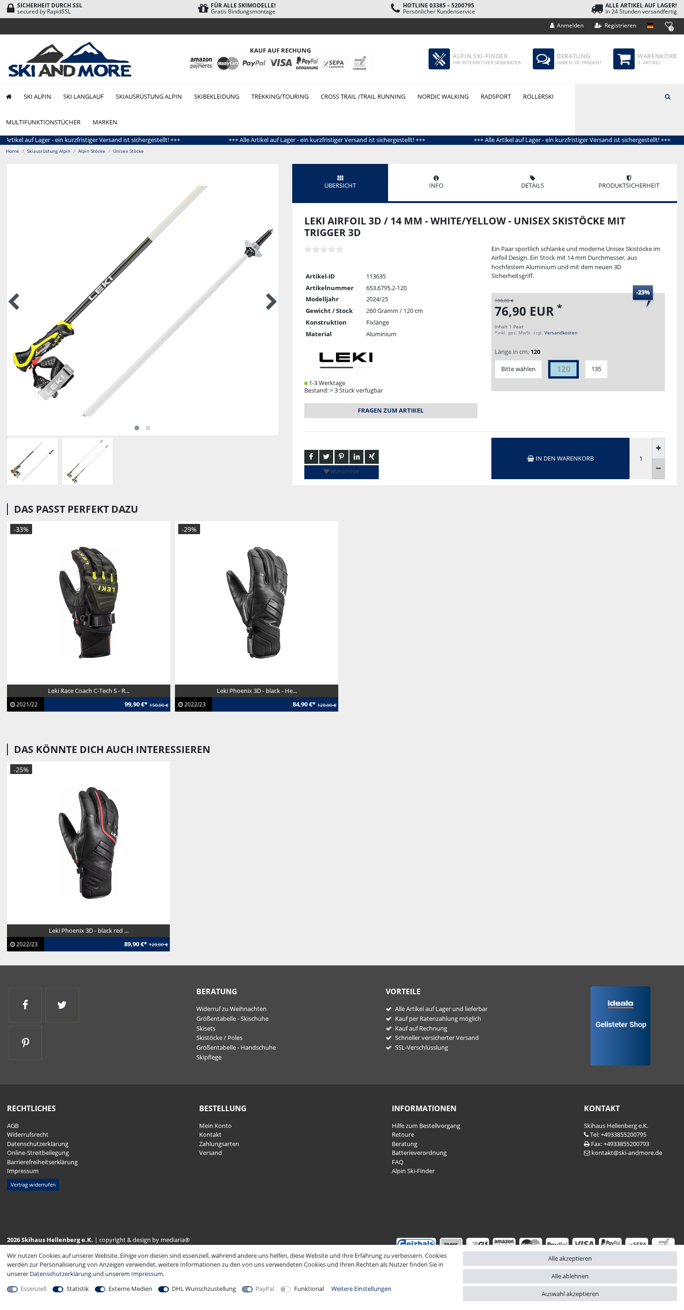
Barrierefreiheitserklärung (42, 1162)
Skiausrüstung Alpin (149, 96)
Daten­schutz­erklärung (37, 1144)
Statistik (78, 1288)
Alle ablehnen (570, 1276)
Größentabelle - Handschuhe (236, 1047)
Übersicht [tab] (340, 185)
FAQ (397, 1162)
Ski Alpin (37, 96)
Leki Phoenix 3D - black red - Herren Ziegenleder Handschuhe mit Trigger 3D (79, 940)
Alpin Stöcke (91, 151)
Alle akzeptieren (570, 1258)
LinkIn (356, 457)
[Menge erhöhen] (658, 448)
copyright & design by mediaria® (144, 1239)
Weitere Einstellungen (361, 1288)
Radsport (496, 96)
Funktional (309, 1288)
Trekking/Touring (279, 96)
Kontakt (210, 1134)
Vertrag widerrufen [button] (33, 1184)
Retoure (403, 1134)
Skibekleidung (216, 96)
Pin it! (342, 457)
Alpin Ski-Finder (413, 1171)
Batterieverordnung (419, 1152)
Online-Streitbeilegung (38, 1152)
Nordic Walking (443, 96)
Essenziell (33, 1288)
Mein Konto (215, 1125)
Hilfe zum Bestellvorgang (426, 1125)
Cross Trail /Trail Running (363, 96)
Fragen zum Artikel (390, 410)
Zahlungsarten (219, 1144)
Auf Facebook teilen (311, 457)
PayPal (264, 1288)
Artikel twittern (326, 457)
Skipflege (208, 1057)
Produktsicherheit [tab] (628, 185)
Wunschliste (344, 471)
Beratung (404, 1144)
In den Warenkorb (564, 458)
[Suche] (667, 96)
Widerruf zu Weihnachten (231, 1009)
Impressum (23, 1171)
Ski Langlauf (83, 96)
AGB (13, 1125)
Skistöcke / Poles (219, 1037)
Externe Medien (130, 1288)
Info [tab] (436, 185)
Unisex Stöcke (128, 151)
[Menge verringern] (658, 469)
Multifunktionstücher (43, 122)
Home (12, 151)
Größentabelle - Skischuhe (232, 1018)
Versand (210, 1152)
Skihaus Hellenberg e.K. (616, 1125)
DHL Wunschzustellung (204, 1288)
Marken (105, 122)
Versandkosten (560, 332)
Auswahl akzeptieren (570, 1294)
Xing (372, 457)
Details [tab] (532, 185)
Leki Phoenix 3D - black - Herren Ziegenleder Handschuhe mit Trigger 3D (241, 700)
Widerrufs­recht (27, 1134)
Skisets (205, 1028)
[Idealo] (617, 1025)
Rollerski (538, 96)
